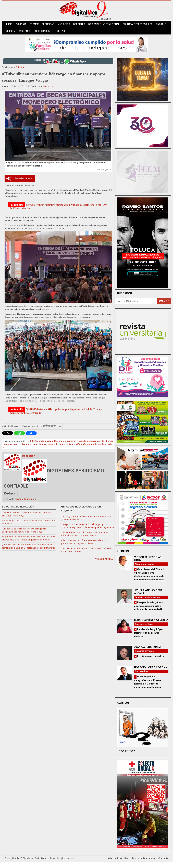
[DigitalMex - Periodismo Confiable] (86, 11)
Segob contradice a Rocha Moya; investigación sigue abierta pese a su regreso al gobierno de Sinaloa (28, 538)
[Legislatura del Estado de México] (142, 79)
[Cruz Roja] (142, 804)
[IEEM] (142, 125)
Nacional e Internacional (103, 24)
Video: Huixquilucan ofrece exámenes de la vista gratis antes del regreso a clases (84, 542)
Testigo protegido (126, 750)
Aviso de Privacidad (117, 858)
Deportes (79, 24)
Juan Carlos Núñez (147, 647)
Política (21, 24)
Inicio (9, 24)
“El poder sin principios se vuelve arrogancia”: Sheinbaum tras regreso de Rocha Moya (24, 530)
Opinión (10, 31)
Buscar (163, 301)
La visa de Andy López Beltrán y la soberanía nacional (148, 632)
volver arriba (104, 559)
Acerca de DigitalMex (143, 858)
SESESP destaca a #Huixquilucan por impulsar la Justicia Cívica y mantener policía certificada (56, 411)
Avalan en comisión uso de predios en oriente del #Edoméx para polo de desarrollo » (57, 446)
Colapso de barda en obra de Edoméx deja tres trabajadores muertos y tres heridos (84, 534)
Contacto (163, 858)
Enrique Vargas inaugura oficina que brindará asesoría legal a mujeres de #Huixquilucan (58, 206)
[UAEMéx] (142, 331)
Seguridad (48, 24)
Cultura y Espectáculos (138, 24)
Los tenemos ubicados (150, 656)
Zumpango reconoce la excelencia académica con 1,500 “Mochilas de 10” (85, 518)
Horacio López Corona (150, 667)
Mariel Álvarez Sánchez (151, 620)
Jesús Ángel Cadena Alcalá (148, 592)
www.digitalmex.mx (25, 499)
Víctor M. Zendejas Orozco (148, 559)
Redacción (48, 86)
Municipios (64, 24)
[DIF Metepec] (142, 376)
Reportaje (59, 31)
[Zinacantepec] (142, 421)
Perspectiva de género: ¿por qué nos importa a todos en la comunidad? (149, 606)
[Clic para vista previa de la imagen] (58, 126)
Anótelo (161, 24)
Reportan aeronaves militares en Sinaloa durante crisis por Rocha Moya (26, 514)
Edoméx (34, 24)
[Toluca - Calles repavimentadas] (142, 467)
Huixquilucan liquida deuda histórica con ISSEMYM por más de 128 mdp (85, 550)
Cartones (24, 31)
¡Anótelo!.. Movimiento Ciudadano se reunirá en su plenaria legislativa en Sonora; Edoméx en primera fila (28, 546)
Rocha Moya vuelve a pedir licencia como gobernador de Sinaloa (29, 522)
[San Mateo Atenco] (142, 518)
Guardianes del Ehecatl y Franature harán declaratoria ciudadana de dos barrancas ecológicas (149, 574)
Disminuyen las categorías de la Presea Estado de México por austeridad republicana (147, 681)
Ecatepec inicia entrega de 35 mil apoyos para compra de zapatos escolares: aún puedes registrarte (87, 526)
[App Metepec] (86, 44)
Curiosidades (42, 31)
